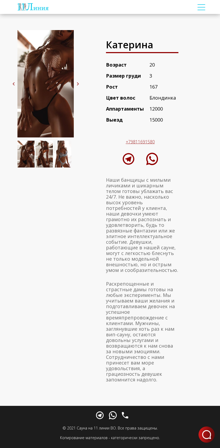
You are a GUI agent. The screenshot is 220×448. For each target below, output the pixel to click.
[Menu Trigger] (201, 7)
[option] (45, 83)
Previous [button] (13, 83)
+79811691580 (140, 142)
